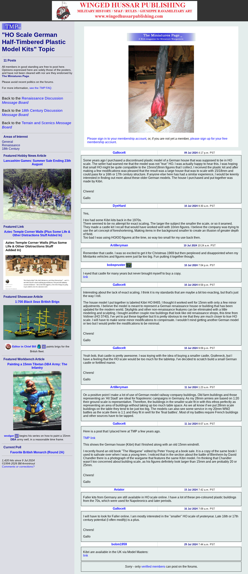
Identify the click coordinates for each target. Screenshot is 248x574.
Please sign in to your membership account (116, 138)
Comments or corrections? (18, 466)
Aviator (119, 489)
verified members (153, 566)
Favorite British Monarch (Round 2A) (37, 452)
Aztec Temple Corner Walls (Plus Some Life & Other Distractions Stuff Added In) (37, 233)
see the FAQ (40, 87)
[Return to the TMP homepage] (11, 27)
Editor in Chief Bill (24, 346)
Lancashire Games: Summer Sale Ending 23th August (37, 162)
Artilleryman (119, 245)
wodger (9, 435)
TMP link (89, 438)
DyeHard (119, 205)
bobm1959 (119, 544)
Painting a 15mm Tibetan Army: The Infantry (37, 366)
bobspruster (116, 265)
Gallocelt (119, 152)
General (7, 141)
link (85, 277)
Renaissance (11, 145)
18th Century (11, 148)
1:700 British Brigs (37, 301)
